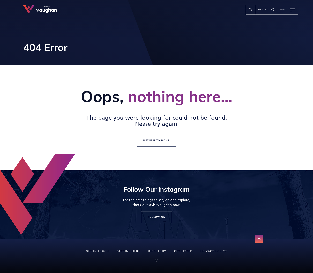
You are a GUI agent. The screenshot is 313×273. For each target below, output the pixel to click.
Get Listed (183, 251)
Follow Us (156, 217)
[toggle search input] (251, 10)
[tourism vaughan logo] (40, 9)
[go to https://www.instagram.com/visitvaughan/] (156, 261)
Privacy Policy (214, 251)
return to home (156, 141)
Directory (157, 251)
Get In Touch (97, 251)
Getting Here (128, 251)
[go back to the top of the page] (259, 239)
